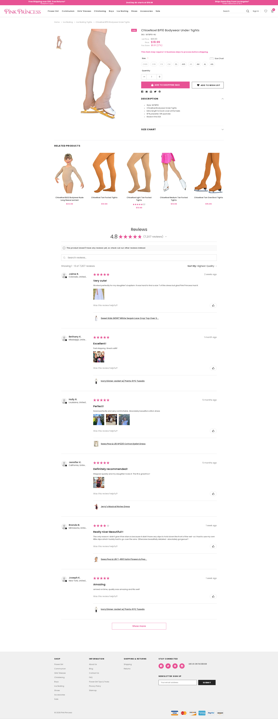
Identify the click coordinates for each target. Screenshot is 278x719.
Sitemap (93, 690)
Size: (144, 58)
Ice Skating (122, 11)
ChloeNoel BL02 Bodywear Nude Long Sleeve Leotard (69, 198)
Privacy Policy (95, 686)
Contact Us (94, 673)
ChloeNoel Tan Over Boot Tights (208, 197)
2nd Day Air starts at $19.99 (139, 2)
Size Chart (219, 58)
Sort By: (192, 266)
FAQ (90, 677)
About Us (93, 664)
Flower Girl (53, 11)
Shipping (128, 664)
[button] (166, 236)
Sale (158, 11)
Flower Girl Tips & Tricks (99, 681)
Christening (100, 11)
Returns (127, 668)
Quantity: (146, 70)
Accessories (146, 11)
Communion (68, 11)
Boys (111, 11)
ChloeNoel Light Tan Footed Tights (139, 198)
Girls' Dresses (84, 11)
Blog (91, 668)
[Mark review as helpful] (213, 305)
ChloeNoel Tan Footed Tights (104, 197)
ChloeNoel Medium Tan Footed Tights (174, 198)
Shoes (134, 11)
